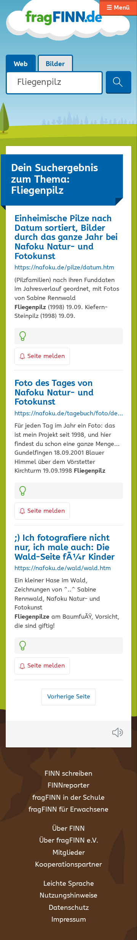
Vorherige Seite (68, 697)
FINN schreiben (68, 773)
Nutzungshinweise (68, 895)
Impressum (68, 919)
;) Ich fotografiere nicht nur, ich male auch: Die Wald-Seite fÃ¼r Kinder (64, 548)
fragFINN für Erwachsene (68, 809)
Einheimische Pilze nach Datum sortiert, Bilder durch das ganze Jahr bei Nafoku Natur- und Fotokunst (66, 237)
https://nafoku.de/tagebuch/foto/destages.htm (68, 413)
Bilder (55, 64)
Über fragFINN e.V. (68, 840)
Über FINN (68, 828)
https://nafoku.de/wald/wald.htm (62, 568)
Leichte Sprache (68, 883)
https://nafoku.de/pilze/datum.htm (64, 267)
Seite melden (46, 356)
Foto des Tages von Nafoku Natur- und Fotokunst (54, 393)
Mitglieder (69, 853)
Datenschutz (69, 908)
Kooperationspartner (68, 864)
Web (21, 64)
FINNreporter (68, 785)
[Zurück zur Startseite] (68, 27)
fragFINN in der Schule (68, 798)
